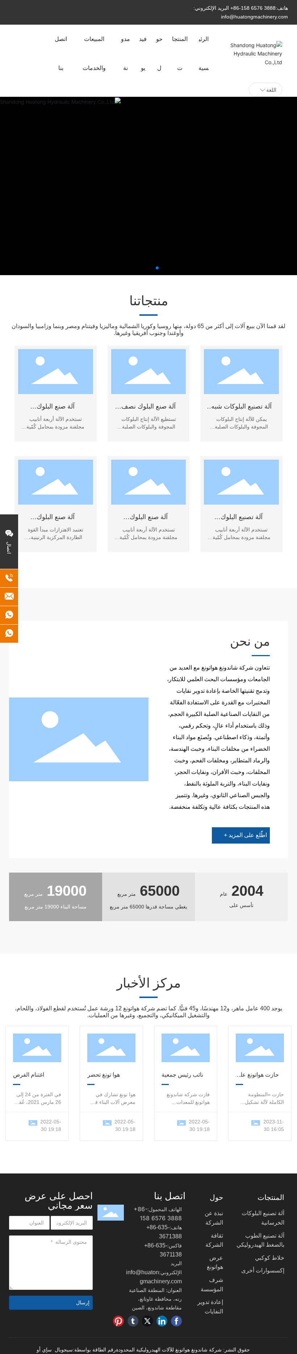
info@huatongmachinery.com (254, 17)
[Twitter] (147, 1321)
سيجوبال (64, 1350)
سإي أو (44, 1350)
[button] (157, 267)
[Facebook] (176, 1321)
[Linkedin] (161, 1321)
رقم (111, 1350)
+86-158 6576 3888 (253, 8)
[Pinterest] (118, 1321)
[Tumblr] (132, 1321)
